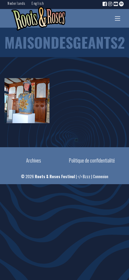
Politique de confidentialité (92, 160)
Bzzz (86, 176)
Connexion (100, 176)
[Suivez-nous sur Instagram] (110, 3)
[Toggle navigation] (117, 18)
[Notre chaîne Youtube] (116, 3)
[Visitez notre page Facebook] (105, 3)
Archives (33, 160)
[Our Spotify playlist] (121, 3)
